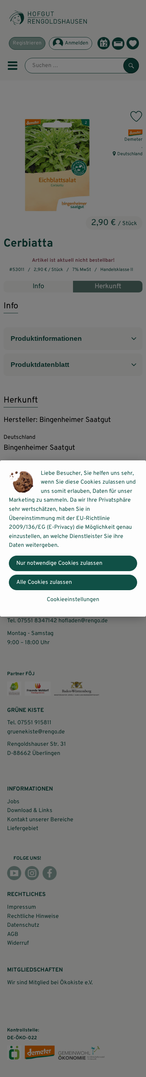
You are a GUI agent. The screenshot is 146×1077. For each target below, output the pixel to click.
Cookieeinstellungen (73, 599)
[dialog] (73, 538)
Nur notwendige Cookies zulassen (59, 563)
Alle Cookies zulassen (44, 582)
